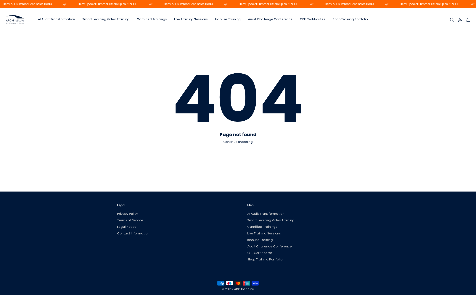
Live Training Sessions (191, 19)
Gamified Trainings (152, 19)
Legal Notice (126, 227)
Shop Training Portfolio (350, 19)
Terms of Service (130, 220)
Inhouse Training (228, 19)
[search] (452, 19)
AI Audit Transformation (56, 19)
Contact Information (133, 233)
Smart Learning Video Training (105, 19)
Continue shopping (238, 142)
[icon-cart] (468, 19)
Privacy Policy (127, 214)
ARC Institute (244, 289)
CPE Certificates (312, 19)
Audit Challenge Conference (270, 19)
